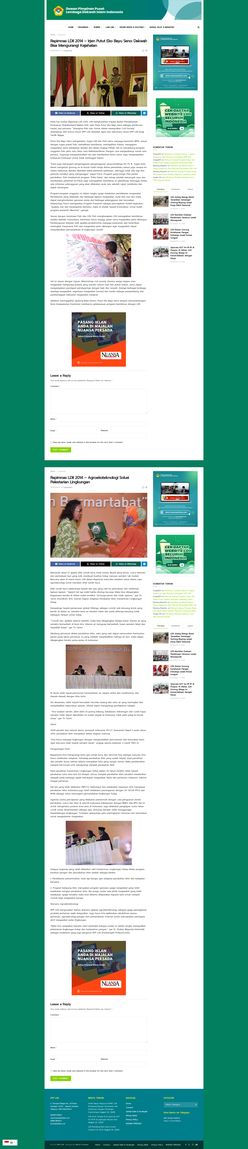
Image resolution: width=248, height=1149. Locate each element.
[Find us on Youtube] (197, 1144)
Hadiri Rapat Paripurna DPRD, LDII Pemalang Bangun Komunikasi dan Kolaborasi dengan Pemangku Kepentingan (103, 1108)
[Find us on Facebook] (185, 1144)
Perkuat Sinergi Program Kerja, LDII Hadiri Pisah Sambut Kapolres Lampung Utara (174, 161)
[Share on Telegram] (144, 113)
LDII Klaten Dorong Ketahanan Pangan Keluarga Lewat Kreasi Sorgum (181, 233)
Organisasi (61, 35)
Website (104, 430)
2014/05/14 (55, 50)
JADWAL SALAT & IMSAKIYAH (161, 27)
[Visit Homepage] (124, 12)
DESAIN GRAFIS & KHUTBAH (132, 27)
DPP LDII (60, 1144)
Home (52, 35)
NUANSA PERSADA (134, 1123)
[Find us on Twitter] (189, 1144)
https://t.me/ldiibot (172, 1120)
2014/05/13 (55, 487)
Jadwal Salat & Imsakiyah (136, 1111)
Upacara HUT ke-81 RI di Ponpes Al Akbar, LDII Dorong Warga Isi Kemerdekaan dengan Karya (182, 253)
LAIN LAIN (110, 27)
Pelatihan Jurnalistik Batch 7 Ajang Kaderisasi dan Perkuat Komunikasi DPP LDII (173, 155)
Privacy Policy (132, 1119)
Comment (55, 386)
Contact (129, 1107)
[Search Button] (199, 27)
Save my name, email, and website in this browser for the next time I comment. (88, 442)
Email (53, 430)
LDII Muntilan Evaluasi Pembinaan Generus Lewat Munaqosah (183, 217)
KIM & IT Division (82, 1144)
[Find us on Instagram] (193, 1144)
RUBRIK (97, 27)
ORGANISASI (83, 27)
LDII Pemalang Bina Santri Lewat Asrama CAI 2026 (102, 1128)
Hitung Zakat (131, 1115)
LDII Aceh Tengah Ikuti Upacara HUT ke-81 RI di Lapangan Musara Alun (104, 1118)
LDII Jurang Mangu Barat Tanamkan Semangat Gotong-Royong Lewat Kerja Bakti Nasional (182, 201)
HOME (70, 27)
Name (53, 419)
